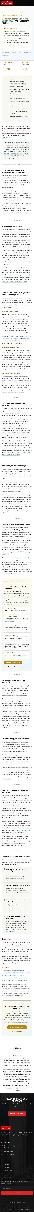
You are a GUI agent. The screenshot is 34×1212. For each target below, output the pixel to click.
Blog (8, 12)
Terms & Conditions (18, 1207)
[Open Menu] (31, 2)
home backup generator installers (20, 558)
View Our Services (17, 1031)
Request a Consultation (17, 1027)
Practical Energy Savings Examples (19, 109)
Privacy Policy (8, 1207)
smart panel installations (14, 598)
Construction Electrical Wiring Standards (15, 980)
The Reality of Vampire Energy (18, 98)
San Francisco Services (12, 667)
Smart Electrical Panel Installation (13, 970)
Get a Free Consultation (13, 662)
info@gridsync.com (9, 1154)
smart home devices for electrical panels (14, 281)
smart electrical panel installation (20, 336)
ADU (28, 723)
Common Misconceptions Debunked (19, 116)
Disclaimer (26, 1207)
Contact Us (8, 1170)
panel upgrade (26, 830)
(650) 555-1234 (8, 1151)
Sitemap (27, 1209)
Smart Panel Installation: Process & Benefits (16, 973)
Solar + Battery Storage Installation (14, 975)
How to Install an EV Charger (12, 978)
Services (8, 1164)
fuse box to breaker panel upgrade (13, 153)
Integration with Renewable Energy (19, 101)
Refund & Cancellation (18, 1209)
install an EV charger (10, 621)
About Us (8, 1167)
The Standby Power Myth (16, 86)
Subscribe (17, 1193)
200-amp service (9, 647)
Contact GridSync (17, 1113)
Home (3, 12)
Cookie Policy (7, 1209)
